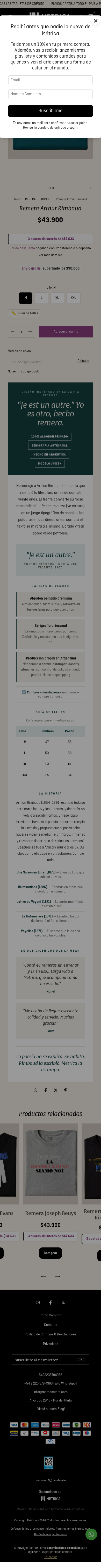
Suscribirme (50, 111)
